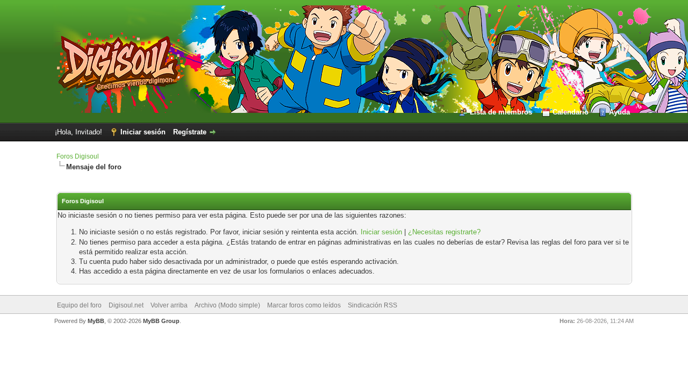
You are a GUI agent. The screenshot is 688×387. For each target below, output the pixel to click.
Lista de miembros (501, 112)
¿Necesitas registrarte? (444, 232)
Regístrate (189, 132)
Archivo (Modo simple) (227, 305)
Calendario (571, 112)
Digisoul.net (126, 305)
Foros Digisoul (77, 156)
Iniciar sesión (143, 132)
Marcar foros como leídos (304, 305)
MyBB (96, 321)
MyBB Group (161, 321)
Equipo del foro (79, 305)
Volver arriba (169, 305)
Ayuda (619, 112)
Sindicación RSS (372, 305)
